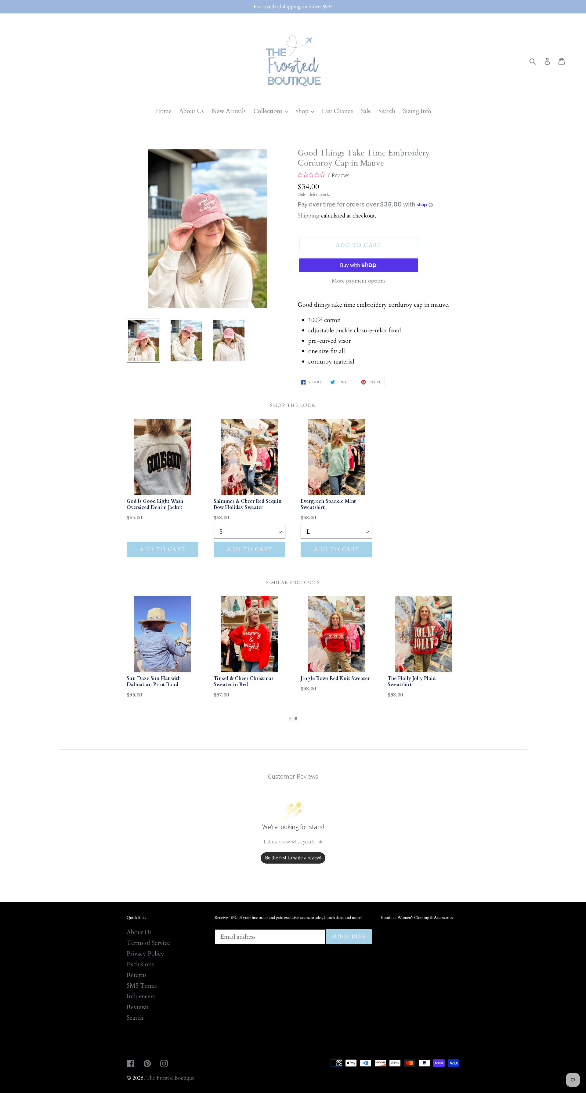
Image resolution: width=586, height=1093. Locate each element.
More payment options (358, 281)
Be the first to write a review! (293, 858)
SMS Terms (142, 986)
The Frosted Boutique (170, 1077)
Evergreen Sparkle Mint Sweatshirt (328, 504)
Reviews (137, 1007)
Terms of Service (148, 943)
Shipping (309, 216)
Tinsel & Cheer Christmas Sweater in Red (243, 681)
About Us (139, 932)
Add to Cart (163, 549)
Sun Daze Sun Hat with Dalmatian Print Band (154, 681)
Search (135, 1018)
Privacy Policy (145, 953)
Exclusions (140, 964)
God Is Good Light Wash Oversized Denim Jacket (155, 504)
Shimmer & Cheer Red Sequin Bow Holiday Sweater (248, 504)
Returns (136, 975)
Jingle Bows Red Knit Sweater (335, 678)
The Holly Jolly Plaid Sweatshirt (412, 681)
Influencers (141, 996)
